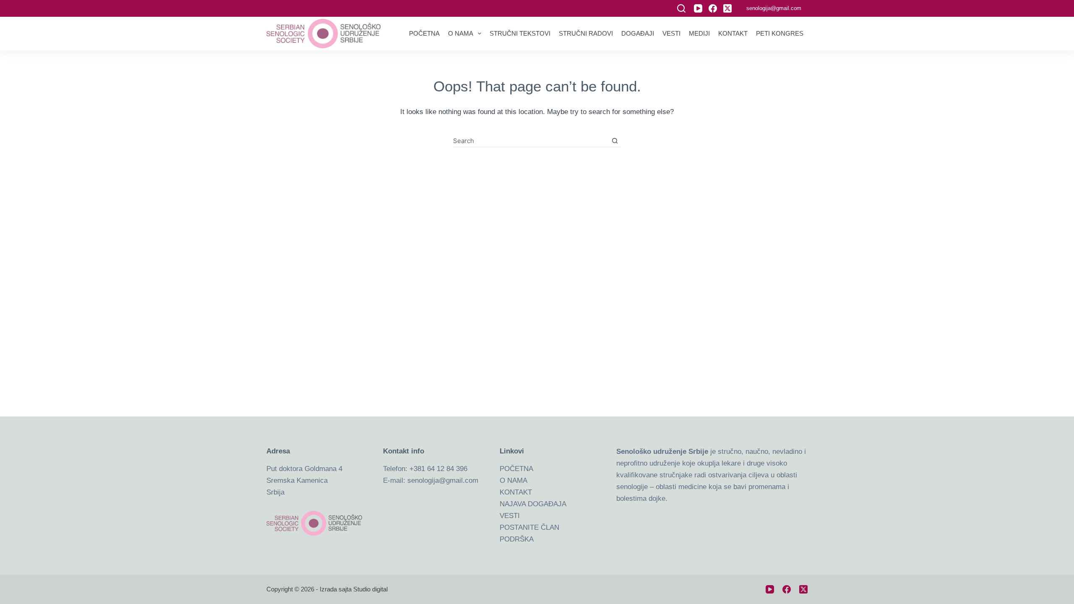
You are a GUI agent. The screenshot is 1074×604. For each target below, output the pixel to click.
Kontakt (733, 33)
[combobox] (531, 140)
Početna (424, 33)
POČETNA (516, 469)
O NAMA (513, 480)
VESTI (510, 516)
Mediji (699, 33)
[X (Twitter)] (727, 8)
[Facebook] (713, 8)
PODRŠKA (517, 539)
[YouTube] (698, 8)
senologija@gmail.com (773, 8)
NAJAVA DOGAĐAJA (533, 504)
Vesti (671, 33)
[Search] (681, 8)
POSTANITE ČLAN (529, 527)
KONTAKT (516, 492)
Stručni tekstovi (520, 33)
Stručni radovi (586, 33)
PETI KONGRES (779, 33)
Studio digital (370, 589)
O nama (460, 33)
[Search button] (615, 141)
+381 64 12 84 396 (438, 469)
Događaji (637, 33)
